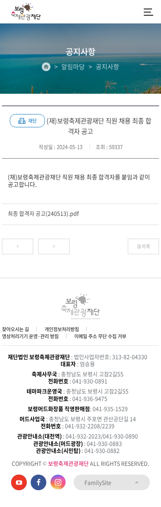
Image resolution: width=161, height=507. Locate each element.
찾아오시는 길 (15, 329)
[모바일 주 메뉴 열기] (148, 11)
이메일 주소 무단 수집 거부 (100, 336)
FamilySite (98, 482)
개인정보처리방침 (62, 329)
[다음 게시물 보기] (54, 246)
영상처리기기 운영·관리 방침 (30, 336)
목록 (145, 246)
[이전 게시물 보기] (17, 246)
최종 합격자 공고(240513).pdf (43, 213)
